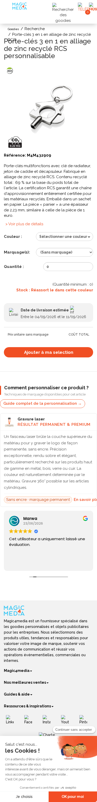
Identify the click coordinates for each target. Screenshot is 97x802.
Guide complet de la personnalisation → (42, 403)
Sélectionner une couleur (63, 237)
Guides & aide (17, 694)
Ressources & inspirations (27, 706)
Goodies (13, 29)
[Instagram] (48, 721)
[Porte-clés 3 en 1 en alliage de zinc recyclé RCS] (48, 107)
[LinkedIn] (11, 721)
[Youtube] (66, 721)
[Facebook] (30, 721)
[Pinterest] (85, 721)
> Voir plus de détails (24, 224)
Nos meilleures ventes (25, 682)
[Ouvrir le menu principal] (8, 8)
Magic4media (16, 671)
